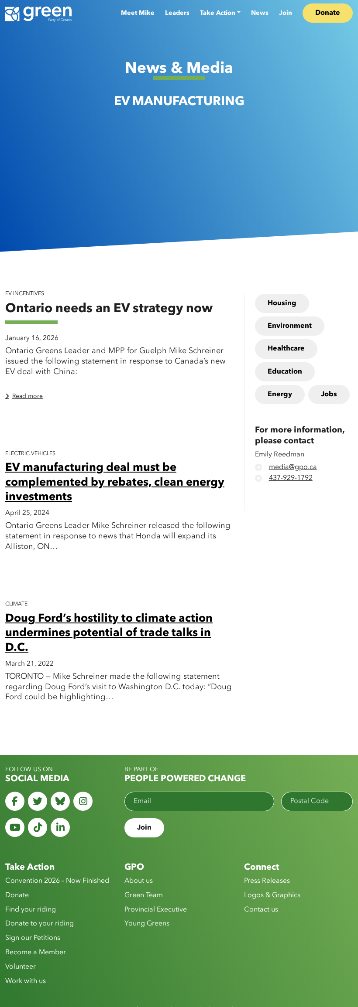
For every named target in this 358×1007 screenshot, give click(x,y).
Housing (282, 303)
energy (280, 394)
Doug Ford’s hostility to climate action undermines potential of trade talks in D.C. (109, 633)
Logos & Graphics (272, 895)
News (259, 13)
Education (285, 371)
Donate (327, 13)
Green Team (143, 895)
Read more (27, 396)
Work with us (25, 981)
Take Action (217, 13)
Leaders (177, 13)
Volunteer (20, 966)
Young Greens (146, 923)
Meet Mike (138, 13)
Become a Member (35, 952)
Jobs (329, 394)
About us (138, 881)
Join (285, 13)
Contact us (261, 909)
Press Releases (267, 881)
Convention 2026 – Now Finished (57, 881)
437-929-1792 (291, 478)
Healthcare (286, 348)
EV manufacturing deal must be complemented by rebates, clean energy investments (114, 483)
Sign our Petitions (32, 938)
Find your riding (30, 909)
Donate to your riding (39, 923)
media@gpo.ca (293, 467)
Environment (290, 326)
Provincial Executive (155, 909)
